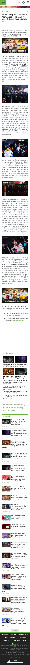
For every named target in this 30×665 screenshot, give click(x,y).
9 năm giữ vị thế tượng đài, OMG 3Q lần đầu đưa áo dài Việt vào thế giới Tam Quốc (15, 397)
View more (15, 630)
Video (5, 637)
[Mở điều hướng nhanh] (27, 10)
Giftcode (13, 634)
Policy (19, 657)
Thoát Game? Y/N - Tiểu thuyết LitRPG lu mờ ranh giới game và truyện (18, 526)
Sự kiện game (13, 637)
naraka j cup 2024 (11, 410)
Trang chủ (5, 634)
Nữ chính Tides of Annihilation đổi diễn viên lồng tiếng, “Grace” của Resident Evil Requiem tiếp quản (14, 588)
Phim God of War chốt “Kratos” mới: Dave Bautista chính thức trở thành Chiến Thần (14, 387)
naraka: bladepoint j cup (13, 408)
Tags (4, 404)
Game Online (16, 640)
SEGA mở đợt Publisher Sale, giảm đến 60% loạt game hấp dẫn (18, 517)
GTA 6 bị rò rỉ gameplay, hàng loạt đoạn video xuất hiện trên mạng (18, 535)
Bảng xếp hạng (23, 634)
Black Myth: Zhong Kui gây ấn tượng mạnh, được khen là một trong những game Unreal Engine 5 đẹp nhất (20, 377)
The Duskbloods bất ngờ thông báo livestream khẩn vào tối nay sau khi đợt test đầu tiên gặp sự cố (20, 365)
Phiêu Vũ (4, 21)
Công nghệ (23, 637)
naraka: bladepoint (14, 404)
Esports (25, 640)
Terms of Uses (13, 657)
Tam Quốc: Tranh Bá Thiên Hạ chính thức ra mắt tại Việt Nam (18, 488)
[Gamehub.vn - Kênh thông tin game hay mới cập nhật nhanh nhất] (3, 2)
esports (7, 404)
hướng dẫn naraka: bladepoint (14, 405)
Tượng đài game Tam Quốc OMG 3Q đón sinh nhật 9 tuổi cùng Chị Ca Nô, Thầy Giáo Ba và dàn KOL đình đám (14, 622)
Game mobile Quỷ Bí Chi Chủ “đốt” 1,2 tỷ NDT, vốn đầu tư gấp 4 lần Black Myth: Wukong (8, 365)
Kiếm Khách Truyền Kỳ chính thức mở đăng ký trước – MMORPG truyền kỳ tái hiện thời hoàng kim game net (8, 377)
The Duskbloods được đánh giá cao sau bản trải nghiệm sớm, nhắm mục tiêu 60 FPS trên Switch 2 (15, 382)
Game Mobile (6, 640)
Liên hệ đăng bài (16, 661)
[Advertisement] (15, 336)
